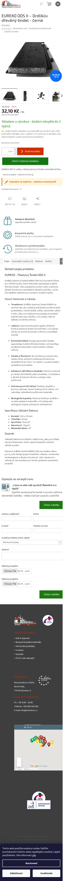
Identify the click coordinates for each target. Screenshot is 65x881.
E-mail (5, 530)
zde (34, 855)
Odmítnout (16, 873)
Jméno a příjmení (11, 518)
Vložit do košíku (32, 149)
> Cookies (19, 655)
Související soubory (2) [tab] (22, 259)
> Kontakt (18, 659)
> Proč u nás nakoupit (24, 662)
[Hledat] (41, 4)
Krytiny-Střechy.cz (23, 841)
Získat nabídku (49, 510)
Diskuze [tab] (39, 259)
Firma (35, 518)
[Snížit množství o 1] (15, 151)
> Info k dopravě (22, 643)
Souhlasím (46, 873)
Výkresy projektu (10, 571)
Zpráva (5, 554)
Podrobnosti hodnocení (40, 28)
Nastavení (31, 863)
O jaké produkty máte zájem (16, 542)
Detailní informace (10, 187)
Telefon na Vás (39, 530)
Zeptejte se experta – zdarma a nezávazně (32, 180)
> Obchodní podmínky (24, 651)
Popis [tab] (7, 259)
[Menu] (58, 4)
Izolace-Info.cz (40, 841)
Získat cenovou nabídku (24, 159)
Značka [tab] (48, 259)
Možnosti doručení (10, 141)
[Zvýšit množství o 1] (15, 147)
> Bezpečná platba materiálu (27, 647)
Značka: (11, 31)
